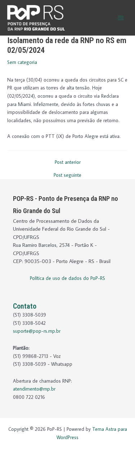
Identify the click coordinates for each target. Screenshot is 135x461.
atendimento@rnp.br (34, 389)
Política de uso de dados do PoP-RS (67, 278)
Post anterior (68, 162)
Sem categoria (22, 62)
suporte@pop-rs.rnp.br (36, 331)
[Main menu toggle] (120, 17)
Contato (24, 306)
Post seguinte (67, 175)
